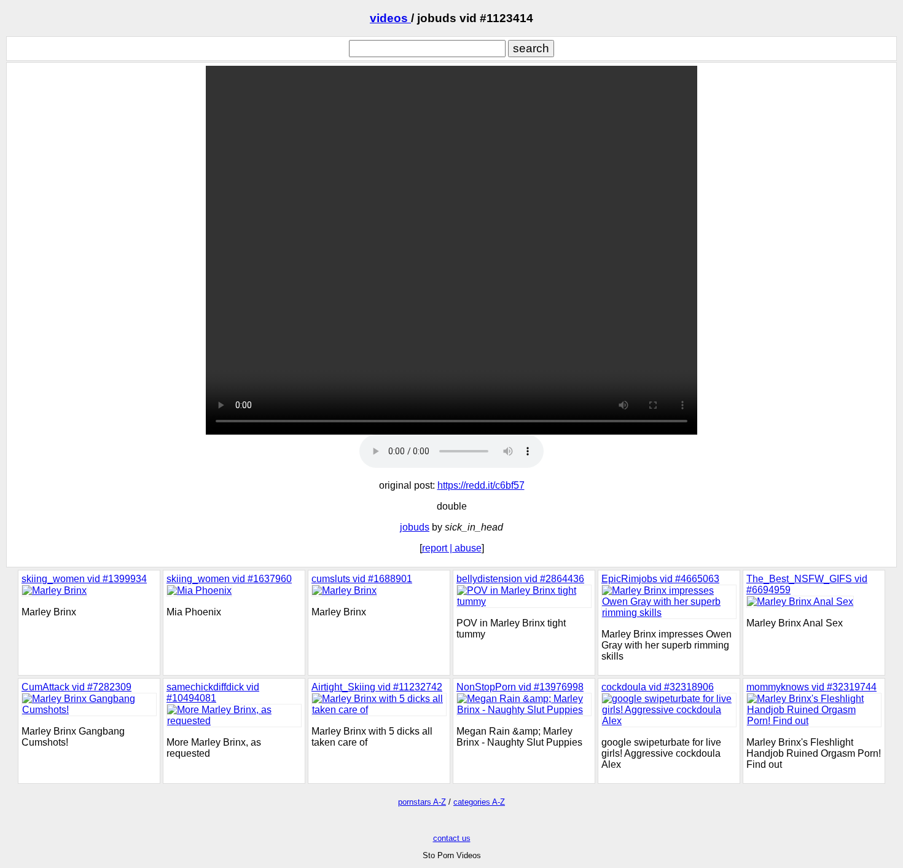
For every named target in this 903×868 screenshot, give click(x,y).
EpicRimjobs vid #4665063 (660, 579)
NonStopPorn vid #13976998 (520, 687)
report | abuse (452, 548)
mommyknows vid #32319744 (811, 687)
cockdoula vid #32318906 (657, 687)
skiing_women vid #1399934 (84, 579)
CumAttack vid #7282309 (76, 687)
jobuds (414, 527)
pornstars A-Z (422, 802)
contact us (452, 838)
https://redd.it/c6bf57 (481, 485)
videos (390, 18)
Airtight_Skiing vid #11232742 (376, 687)
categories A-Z (479, 802)
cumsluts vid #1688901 (361, 579)
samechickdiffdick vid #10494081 (212, 692)
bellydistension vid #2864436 (520, 579)
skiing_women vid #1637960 (229, 579)
